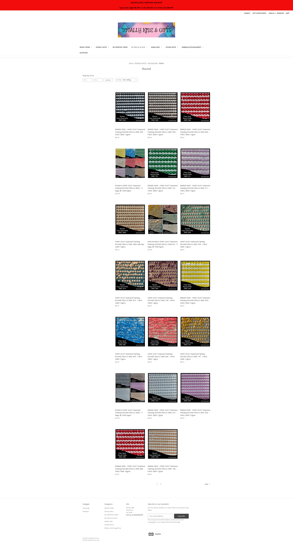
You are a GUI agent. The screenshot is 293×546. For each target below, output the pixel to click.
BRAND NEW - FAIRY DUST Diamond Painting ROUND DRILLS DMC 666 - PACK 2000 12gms (195, 132)
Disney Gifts (101, 47)
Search (247, 13)
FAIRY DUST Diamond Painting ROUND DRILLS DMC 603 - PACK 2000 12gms (161, 356)
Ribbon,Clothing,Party (191, 47)
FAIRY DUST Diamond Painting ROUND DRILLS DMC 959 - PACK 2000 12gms (193, 244)
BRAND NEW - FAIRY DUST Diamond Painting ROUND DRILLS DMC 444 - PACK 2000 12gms (195, 300)
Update (108, 80)
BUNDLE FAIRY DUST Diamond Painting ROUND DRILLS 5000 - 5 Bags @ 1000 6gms (128, 412)
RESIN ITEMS (85, 47)
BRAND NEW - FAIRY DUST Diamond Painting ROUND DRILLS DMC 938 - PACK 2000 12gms (163, 132)
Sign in (271, 13)
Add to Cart (130, 111)
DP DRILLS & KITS (138, 47)
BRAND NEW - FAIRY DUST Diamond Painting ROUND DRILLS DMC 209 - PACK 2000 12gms (195, 412)
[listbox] (130, 80)
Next (207, 484)
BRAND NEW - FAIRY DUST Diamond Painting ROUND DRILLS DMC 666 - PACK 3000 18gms (130, 468)
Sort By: (119, 80)
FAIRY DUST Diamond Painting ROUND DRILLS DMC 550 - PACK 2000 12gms (161, 300)
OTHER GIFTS (171, 47)
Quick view (130, 103)
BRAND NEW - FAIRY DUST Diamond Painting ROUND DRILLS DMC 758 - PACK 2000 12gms (163, 468)
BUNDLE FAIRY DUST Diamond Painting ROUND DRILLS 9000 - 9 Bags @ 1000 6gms (128, 188)
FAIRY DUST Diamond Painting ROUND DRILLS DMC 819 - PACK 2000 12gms (128, 300)
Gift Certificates (259, 13)
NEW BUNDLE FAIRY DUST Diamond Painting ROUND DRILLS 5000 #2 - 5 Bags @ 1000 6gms (163, 244)
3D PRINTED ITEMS (120, 47)
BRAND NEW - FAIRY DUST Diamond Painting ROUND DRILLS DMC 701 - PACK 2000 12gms (163, 188)
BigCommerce (94, 538)
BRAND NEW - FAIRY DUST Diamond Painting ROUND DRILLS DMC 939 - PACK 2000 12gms (130, 132)
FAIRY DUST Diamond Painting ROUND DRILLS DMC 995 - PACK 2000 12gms (128, 356)
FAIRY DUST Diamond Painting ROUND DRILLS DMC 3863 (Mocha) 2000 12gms (129, 244)
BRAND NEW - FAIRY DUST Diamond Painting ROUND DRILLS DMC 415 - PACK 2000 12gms (163, 412)
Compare (129, 107)
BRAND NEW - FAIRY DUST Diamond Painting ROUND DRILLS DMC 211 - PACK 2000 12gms (195, 188)
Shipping (84, 53)
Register (280, 13)
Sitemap (86, 511)
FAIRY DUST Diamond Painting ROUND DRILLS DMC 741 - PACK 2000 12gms (193, 356)
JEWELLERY (155, 47)
